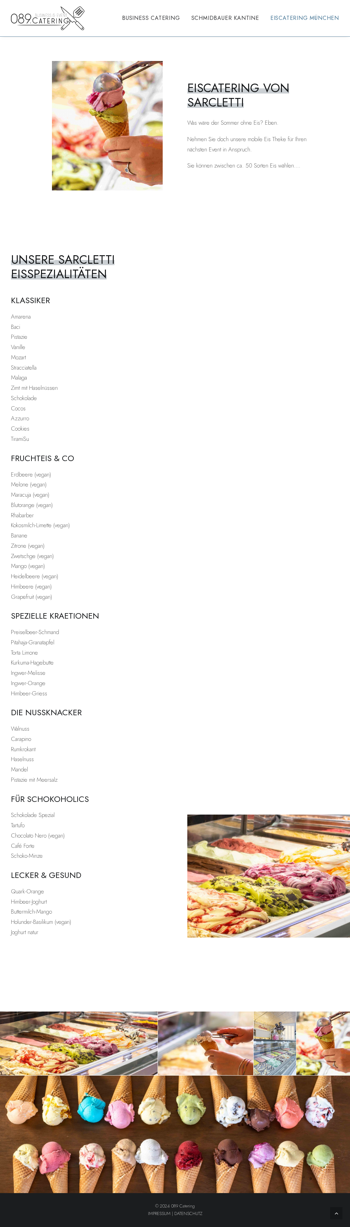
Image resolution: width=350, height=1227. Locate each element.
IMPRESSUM (159, 1213)
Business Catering (151, 18)
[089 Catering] (48, 18)
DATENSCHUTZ (188, 1213)
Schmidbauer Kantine (225, 18)
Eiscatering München (304, 18)
